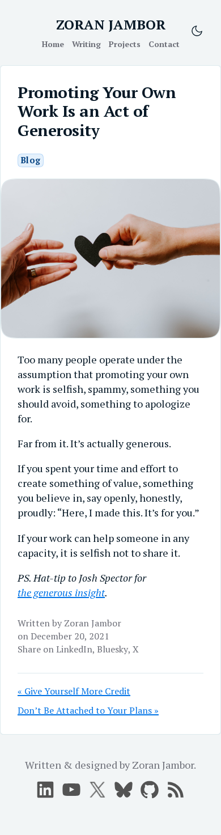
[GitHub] (149, 789)
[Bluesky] (123, 789)
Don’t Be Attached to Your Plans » (88, 710)
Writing (86, 44)
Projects (125, 44)
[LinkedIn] (45, 789)
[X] (71, 789)
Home (53, 44)
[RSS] (175, 789)
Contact (164, 44)
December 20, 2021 (70, 636)
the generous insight (61, 592)
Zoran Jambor (92, 623)
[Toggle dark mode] (197, 31)
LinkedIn (74, 649)
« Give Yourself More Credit (74, 691)
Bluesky (112, 649)
